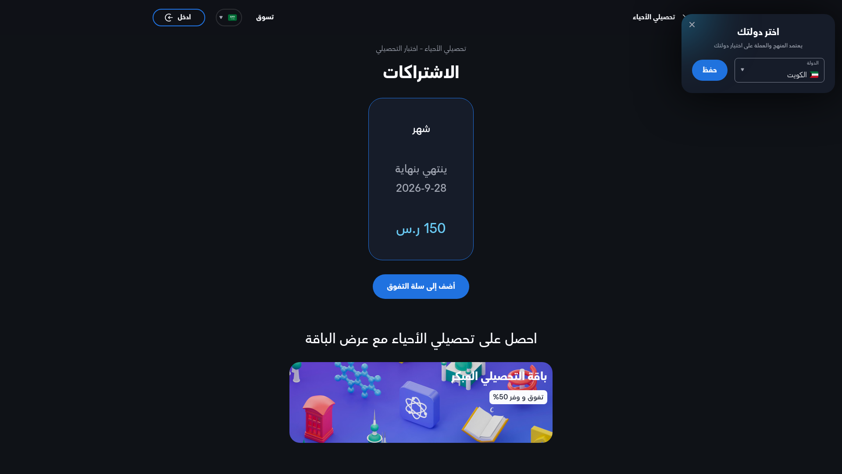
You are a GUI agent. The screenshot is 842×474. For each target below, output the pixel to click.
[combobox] (229, 17)
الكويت (797, 74)
